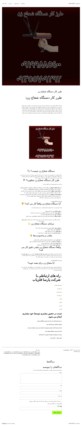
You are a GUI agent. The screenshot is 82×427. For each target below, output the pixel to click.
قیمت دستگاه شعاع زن (26, 354)
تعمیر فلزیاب (16, 3)
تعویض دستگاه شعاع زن (17, 351)
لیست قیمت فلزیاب (58, 285)
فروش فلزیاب (59, 292)
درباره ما (10, 3)
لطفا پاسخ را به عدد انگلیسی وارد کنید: (54, 403)
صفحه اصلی (4, 3)
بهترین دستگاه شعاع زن (35, 351)
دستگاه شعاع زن (37, 353)
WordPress (4, 423)
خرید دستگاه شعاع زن (8, 351)
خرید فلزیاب (59, 288)
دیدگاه (60, 372)
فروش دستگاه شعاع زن (35, 354)
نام (61, 385)
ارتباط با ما (23, 3)
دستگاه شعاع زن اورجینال (18, 353)
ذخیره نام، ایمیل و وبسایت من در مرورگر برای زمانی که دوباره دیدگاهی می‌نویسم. (44, 401)
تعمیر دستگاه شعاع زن (26, 351)
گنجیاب (60, 298)
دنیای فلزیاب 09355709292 (74, 3)
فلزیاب (60, 309)
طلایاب (60, 302)
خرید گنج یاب (59, 295)
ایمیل (60, 390)
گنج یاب (60, 305)
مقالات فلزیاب (66, 350)
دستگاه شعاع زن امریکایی (28, 353)
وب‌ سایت (60, 395)
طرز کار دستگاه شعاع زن (8, 353)
